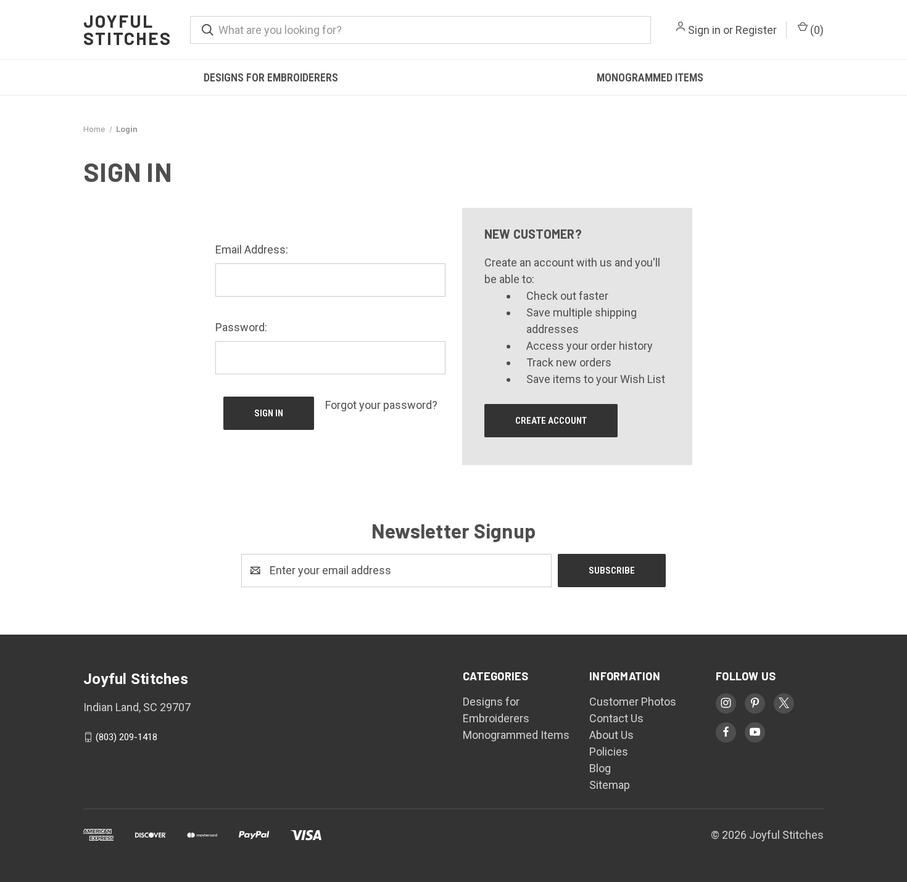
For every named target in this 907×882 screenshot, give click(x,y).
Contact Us (616, 718)
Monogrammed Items (650, 77)
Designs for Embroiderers (271, 77)
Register (756, 29)
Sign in (704, 29)
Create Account (551, 420)
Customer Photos (632, 701)
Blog (600, 768)
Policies (608, 751)
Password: (241, 327)
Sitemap (609, 784)
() (816, 29)
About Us (611, 734)
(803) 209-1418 (126, 737)
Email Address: (251, 249)
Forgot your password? (381, 404)
